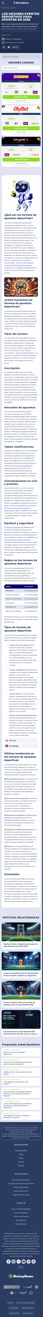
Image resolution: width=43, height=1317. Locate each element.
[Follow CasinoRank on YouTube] (24, 1261)
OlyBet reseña (21, 132)
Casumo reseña (21, 100)
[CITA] (13, 1292)
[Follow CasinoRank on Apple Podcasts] (34, 1261)
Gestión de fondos (21, 1191)
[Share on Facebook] (9, 47)
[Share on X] (4, 47)
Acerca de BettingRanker (21, 1209)
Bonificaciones (21, 1150)
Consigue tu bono (21, 97)
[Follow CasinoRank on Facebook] (8, 1261)
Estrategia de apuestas (21, 1180)
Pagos (21, 1154)
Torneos (21, 1162)
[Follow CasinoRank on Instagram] (13, 1261)
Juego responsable (21, 1187)
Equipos (21, 1165)
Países (21, 1158)
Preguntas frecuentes (21, 1195)
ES (20, 1267)
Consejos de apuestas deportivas (21, 1183)
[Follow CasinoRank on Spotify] (29, 1261)
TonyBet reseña (21, 163)
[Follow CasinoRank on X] (18, 1261)
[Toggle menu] (3, 3)
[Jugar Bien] (27, 1287)
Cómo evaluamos (21, 1213)
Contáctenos (21, 1220)
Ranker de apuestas (13, 527)
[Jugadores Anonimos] (36, 1287)
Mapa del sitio (21, 1224)
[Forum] (23, 1292)
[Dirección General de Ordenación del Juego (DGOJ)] (12, 1287)
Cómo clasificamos (21, 1216)
